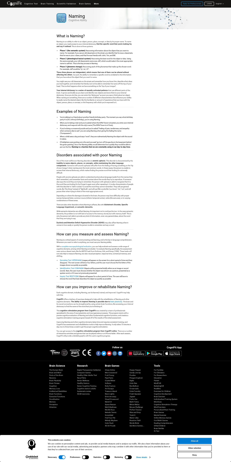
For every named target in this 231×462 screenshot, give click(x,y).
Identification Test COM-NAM (71, 268)
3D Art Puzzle (110, 426)
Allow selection (194, 448)
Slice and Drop (135, 412)
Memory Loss (54, 389)
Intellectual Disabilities (58, 391)
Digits (132, 380)
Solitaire (108, 383)
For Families (158, 370)
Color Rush (109, 423)
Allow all (194, 441)
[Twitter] (103, 353)
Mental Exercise (160, 415)
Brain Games (159, 412)
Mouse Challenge (136, 407)
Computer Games (84, 373)
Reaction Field (135, 420)
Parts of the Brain (56, 375)
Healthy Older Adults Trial (87, 375)
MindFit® (157, 383)
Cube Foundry (135, 391)
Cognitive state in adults (86, 389)
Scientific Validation (66, 4)
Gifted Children (159, 426)
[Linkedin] (119, 353)
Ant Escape (109, 389)
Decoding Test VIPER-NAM (70, 260)
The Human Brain (56, 370)
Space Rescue (110, 404)
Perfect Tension (136, 410)
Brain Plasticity (55, 380)
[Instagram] (114, 353)
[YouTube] (109, 353)
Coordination (54, 399)
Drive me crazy (110, 396)
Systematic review (84, 391)
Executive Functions (57, 396)
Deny (194, 455)
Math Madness (110, 407)
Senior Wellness (83, 380)
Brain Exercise (159, 396)
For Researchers (160, 375)
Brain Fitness (54, 383)
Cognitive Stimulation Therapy (165, 404)
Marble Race (110, 410)
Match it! (108, 402)
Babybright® (159, 386)
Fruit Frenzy (109, 375)
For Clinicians (159, 373)
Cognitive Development (163, 394)
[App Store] (173, 353)
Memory (52, 402)
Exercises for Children (162, 391)
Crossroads (134, 389)
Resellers (157, 389)
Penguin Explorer (136, 378)
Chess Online (110, 370)
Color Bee (133, 383)
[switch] (85, 457)
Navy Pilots (81, 378)
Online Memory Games (162, 418)
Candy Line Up (135, 373)
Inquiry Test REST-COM (69, 276)
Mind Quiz (158, 402)
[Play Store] (154, 353)
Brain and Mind (55, 373)
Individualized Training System (165, 399)
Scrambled (109, 415)
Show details (141, 457)
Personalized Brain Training (164, 410)
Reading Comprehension (163, 423)
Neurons (52, 378)
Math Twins (134, 402)
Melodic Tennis (110, 412)
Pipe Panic (109, 378)
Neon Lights (109, 394)
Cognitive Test (31, 4)
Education (158, 378)
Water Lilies (134, 418)
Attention (53, 407)
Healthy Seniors (83, 383)
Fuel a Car (133, 399)
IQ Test (156, 431)
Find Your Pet (110, 418)
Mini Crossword (111, 373)
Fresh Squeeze (135, 394)
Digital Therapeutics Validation (89, 370)
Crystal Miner (110, 380)
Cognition (53, 386)
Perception (53, 404)
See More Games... (137, 426)
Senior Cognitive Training (86, 386)
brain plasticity (116, 302)
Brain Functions (55, 394)
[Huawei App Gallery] (136, 353)
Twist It (132, 415)
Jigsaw (132, 396)
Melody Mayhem (111, 420)
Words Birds (134, 423)
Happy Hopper (135, 370)
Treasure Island (111, 391)
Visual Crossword (112, 399)
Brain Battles (159, 428)
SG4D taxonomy (83, 394)
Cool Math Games (161, 420)
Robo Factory (110, 386)
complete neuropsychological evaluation (77, 246)
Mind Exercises (159, 407)
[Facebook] (98, 353)
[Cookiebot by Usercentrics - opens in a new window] (31, 457)
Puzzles (133, 375)
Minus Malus (134, 404)
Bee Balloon (134, 386)
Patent (156, 380)
